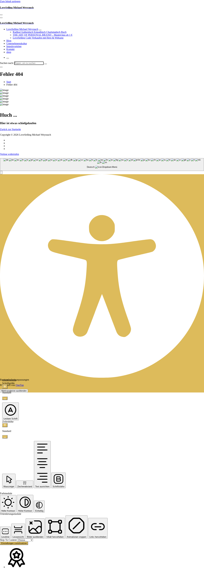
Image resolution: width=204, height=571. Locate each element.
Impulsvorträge (14, 46)
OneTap (20, 385)
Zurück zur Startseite (10, 129)
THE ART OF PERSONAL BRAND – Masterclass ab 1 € (42, 35)
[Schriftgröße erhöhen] (4, 387)
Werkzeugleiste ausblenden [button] (14, 391)
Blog (8, 40)
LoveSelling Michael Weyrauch (22, 29)
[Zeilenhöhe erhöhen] (4, 425)
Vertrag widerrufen (9, 154)
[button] (1, 172)
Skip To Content (8, 540)
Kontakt (10, 49)
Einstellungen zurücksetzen (14, 543)
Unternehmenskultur (16, 43)
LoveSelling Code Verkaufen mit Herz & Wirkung (38, 37)
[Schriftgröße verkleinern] (4, 398)
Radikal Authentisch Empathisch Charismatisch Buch (39, 32)
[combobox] (102, 164)
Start (8, 81)
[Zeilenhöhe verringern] (4, 436)
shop (8, 52)
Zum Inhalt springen (10, 1)
